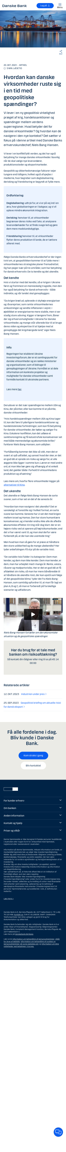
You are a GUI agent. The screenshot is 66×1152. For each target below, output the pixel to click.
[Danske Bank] (14, 6)
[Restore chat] (58, 1132)
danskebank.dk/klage (24, 934)
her (19, 389)
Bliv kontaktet (33, 765)
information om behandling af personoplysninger (33, 939)
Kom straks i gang (33, 755)
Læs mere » (9, 899)
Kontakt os (18, 915)
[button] (33, 614)
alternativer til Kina (14, 484)
